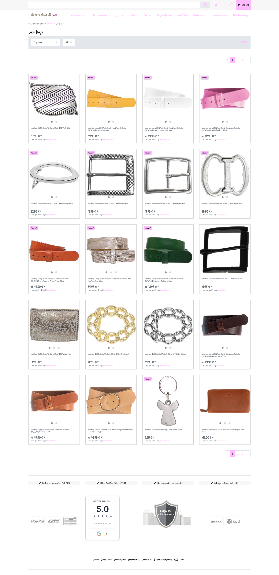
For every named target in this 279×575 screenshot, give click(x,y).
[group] (54, 99)
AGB (176, 559)
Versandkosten (51, 139)
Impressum (147, 559)
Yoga (118, 15)
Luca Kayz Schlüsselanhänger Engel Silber (163, 429)
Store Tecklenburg (240, 15)
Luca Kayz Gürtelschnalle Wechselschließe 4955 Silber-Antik (108, 203)
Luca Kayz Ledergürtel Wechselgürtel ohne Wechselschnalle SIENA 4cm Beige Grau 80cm (109, 280)
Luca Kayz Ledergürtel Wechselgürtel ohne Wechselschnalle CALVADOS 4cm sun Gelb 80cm (107, 129)
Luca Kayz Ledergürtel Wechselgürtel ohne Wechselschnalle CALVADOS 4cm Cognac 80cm (50, 430)
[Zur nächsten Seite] (248, 60)
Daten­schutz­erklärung (163, 559)
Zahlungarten (106, 559)
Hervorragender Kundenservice (170, 483)
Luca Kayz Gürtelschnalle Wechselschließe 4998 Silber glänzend (52, 203)
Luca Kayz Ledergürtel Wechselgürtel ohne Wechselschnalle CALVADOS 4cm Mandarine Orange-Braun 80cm (50, 280)
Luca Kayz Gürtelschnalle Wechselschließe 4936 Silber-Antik (222, 203)
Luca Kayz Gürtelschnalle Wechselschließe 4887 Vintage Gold (51, 354)
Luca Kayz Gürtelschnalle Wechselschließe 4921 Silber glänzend (165, 354)
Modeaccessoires (100, 15)
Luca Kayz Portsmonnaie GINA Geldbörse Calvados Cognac (223, 430)
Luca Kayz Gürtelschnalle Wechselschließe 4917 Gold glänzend (108, 354)
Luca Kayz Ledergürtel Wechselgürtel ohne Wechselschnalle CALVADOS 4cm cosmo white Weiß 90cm (164, 129)
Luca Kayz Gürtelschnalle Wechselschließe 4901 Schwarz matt (222, 279)
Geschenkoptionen (220, 15)
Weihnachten (199, 15)
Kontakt (96, 559)
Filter (245, 42)
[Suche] (205, 5)
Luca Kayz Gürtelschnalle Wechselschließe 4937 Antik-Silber (51, 128)
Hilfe (182, 559)
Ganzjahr (147, 15)
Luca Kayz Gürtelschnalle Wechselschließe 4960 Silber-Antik (165, 203)
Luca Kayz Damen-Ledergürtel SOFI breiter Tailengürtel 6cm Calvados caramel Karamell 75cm (110, 430)
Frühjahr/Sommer (164, 15)
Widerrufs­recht (134, 559)
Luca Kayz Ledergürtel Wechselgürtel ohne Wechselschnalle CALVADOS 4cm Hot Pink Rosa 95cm (221, 129)
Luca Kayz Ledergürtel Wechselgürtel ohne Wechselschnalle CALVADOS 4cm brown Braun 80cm (221, 355)
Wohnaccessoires (78, 15)
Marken (132, 15)
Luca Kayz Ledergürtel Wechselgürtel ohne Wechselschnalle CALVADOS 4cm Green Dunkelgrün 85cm (164, 280)
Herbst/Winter (183, 15)
